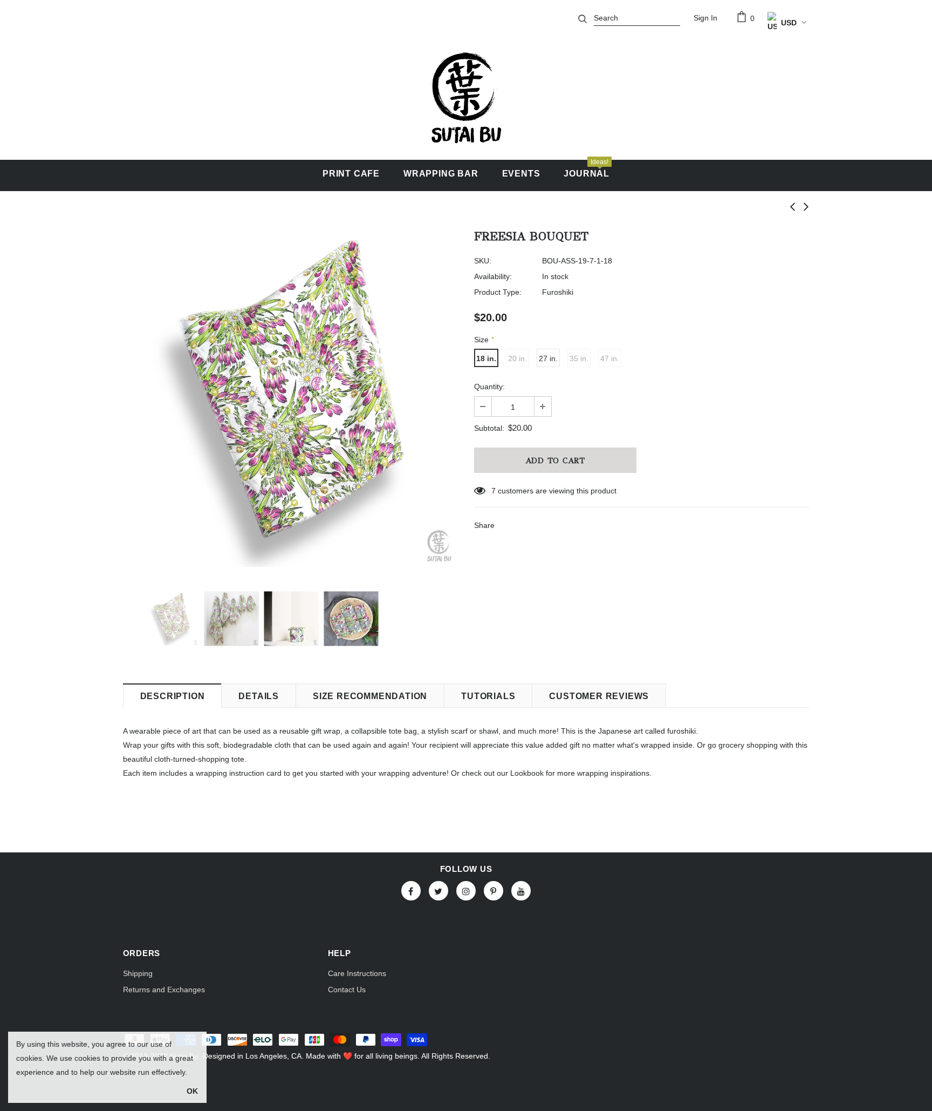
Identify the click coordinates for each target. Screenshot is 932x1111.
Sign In (705, 17)
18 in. (486, 358)
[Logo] (465, 98)
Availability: (493, 276)
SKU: (482, 260)
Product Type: (498, 292)
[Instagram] (466, 890)
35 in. (579, 358)
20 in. (517, 358)
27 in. (548, 358)
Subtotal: (489, 428)
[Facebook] (411, 890)
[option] (290, 399)
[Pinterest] (493, 890)
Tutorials (488, 696)
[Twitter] (438, 890)
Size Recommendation (370, 696)
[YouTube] (521, 890)
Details (258, 696)
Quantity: (489, 386)
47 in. (609, 358)
